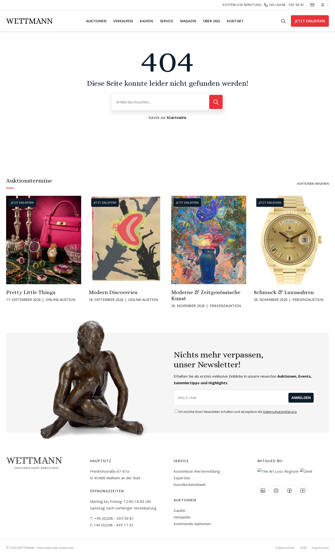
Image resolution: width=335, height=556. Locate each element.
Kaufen (146, 21)
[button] (9, 242)
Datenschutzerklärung (279, 411)
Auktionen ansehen (313, 183)
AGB (303, 547)
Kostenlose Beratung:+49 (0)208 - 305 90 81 (263, 5)
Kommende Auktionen (192, 523)
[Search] (216, 102)
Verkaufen (123, 21)
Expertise (182, 477)
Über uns (211, 21)
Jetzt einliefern (310, 21)
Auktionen (96, 21)
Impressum (320, 547)
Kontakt (235, 21)
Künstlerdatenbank (190, 484)
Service (166, 21)
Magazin (188, 21)
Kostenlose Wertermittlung (197, 471)
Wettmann (29, 21)
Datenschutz (285, 547)
